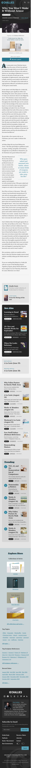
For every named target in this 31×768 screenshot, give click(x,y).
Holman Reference (19, 35)
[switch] (18, 743)
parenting (19, 637)
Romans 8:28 (25, 655)
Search (25, 748)
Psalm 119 (17, 652)
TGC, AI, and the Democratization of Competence (14, 470)
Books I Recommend (8, 741)
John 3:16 (5, 655)
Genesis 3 (11, 652)
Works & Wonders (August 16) (13, 499)
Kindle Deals (17, 288)
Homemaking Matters (9, 446)
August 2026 (5, 672)
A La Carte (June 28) (12, 371)
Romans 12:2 (6, 657)
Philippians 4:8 (22, 657)
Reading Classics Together (11, 18)
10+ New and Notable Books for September (11, 328)
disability (5, 637)
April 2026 (5, 674)
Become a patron (16, 59)
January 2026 (6, 677)
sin (9, 640)
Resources (15, 589)
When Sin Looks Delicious (10, 344)
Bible (4, 633)
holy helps (25, 18)
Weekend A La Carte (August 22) (12, 421)
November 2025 (24, 677)
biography (10, 633)
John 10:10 (11, 655)
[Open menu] (28, 2)
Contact (19, 741)
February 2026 (20, 674)
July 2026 (12, 672)
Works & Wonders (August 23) (11, 409)
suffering (14, 640)
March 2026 (12, 674)
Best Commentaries (7, 743)
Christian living (7, 635)
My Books (5, 738)
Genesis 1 (5, 652)
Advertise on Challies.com (15, 53)
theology (20, 640)
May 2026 (24, 672)
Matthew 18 (24, 652)
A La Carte (15, 620)
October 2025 (6, 679)
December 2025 (14, 677)
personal (26, 637)
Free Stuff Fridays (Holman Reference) (12, 433)
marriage (12, 637)
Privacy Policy (15, 764)
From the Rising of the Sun (17, 298)
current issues (23, 635)
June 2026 (18, 672)
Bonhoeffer (18, 633)
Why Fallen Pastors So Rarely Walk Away (12, 384)
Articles (15, 574)
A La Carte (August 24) (11, 396)
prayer (5, 640)
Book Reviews (15, 604)
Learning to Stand (11, 312)
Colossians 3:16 (6, 659)
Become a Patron (21, 735)
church (15, 635)
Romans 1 (18, 655)
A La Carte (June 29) (12, 363)
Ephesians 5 (13, 657)
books (24, 633)
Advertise (19, 738)
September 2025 (15, 679)
